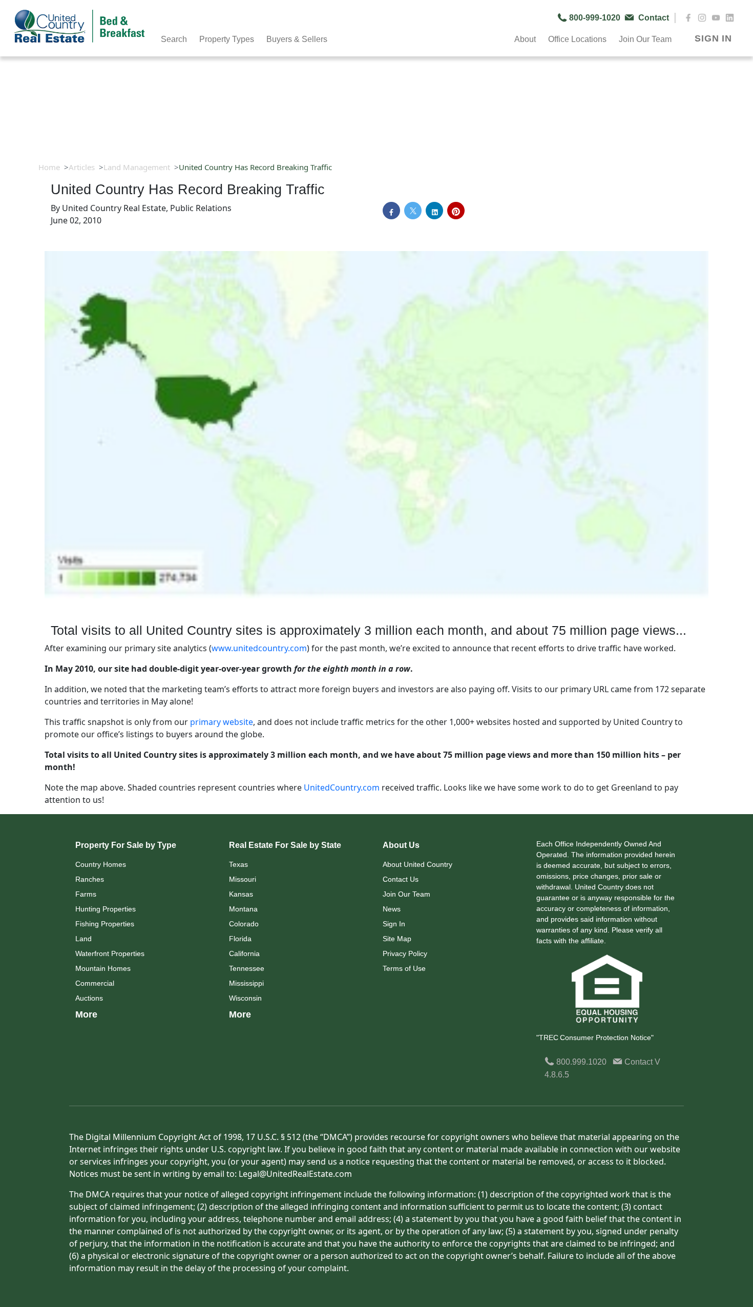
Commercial (94, 983)
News (392, 909)
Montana (243, 909)
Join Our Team (406, 894)
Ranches (89, 879)
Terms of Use (404, 968)
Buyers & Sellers (296, 39)
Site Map (397, 939)
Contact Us (401, 879)
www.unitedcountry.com (259, 648)
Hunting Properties (105, 909)
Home (49, 167)
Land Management (136, 167)
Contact (638, 1061)
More (86, 1014)
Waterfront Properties (109, 953)
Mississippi (246, 983)
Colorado (244, 924)
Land (83, 939)
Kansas (241, 894)
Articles (82, 167)
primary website (221, 722)
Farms (85, 894)
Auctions (89, 998)
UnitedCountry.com (342, 787)
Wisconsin (245, 998)
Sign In (394, 924)
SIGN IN (713, 38)
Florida (240, 939)
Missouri (242, 879)
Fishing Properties (104, 924)
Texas (238, 864)
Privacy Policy (405, 953)
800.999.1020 (580, 1061)
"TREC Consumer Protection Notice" (595, 1037)
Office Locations (577, 39)
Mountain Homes (103, 968)
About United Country (417, 864)
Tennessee (246, 968)
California (244, 953)
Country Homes (100, 864)
